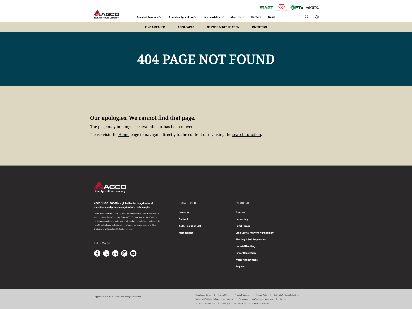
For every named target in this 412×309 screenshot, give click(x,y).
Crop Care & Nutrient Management (254, 232)
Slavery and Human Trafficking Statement (256, 299)
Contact (183, 219)
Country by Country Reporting (233, 303)
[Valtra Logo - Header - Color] (312, 7)
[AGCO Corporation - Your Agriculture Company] (106, 14)
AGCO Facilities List (190, 225)
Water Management (246, 259)
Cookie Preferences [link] (261, 303)
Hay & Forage (242, 225)
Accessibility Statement (205, 303)
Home (123, 134)
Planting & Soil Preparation (250, 239)
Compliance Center (203, 295)
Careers (283, 299)
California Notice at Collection (286, 295)
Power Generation (245, 252)
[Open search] (306, 16)
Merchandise (186, 232)
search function (246, 134)
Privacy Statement (242, 295)
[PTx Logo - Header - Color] (296, 7)
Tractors (240, 212)
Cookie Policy (261, 295)
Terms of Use (223, 295)
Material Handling (245, 246)
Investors (184, 212)
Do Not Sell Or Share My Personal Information (214, 299)
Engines (239, 266)
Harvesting (241, 219)
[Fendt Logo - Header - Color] (266, 7)
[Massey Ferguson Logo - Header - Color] (281, 7)
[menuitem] (149, 17)
